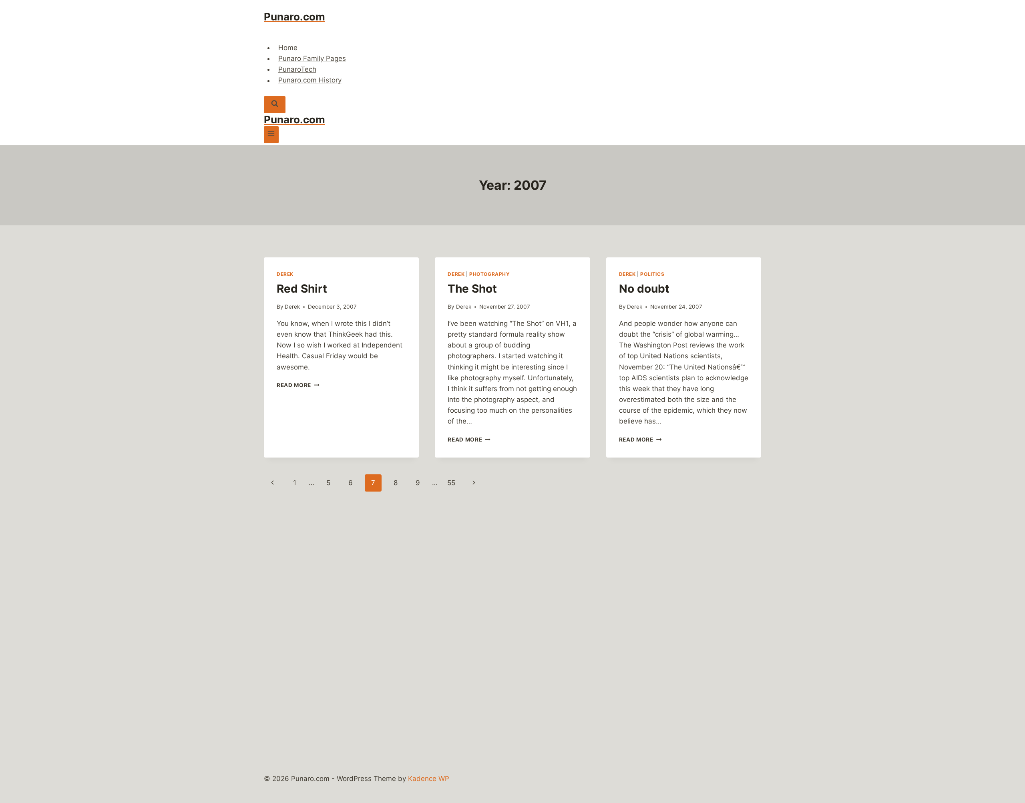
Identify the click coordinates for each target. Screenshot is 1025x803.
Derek (285, 274)
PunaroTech (297, 69)
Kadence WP (428, 779)
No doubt (644, 288)
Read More (298, 385)
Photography (489, 274)
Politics (652, 274)
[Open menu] (271, 134)
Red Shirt (302, 288)
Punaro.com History (310, 80)
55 (451, 483)
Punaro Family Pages (312, 58)
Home (287, 48)
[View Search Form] (274, 104)
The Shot (472, 288)
